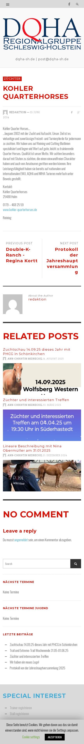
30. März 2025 (52, 405)
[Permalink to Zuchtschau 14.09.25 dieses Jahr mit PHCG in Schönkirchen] (42, 379)
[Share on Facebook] (71, 112)
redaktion (17, 112)
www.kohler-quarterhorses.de (20, 209)
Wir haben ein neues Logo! (24, 662)
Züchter (12, 79)
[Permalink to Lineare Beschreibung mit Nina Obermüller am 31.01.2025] (42, 475)
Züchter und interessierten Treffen (36, 400)
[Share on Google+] (78, 112)
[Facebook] (69, 4)
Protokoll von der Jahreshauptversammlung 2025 (37, 667)
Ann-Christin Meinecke (25, 358)
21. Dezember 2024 (55, 455)
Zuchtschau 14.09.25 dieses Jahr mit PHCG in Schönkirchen (43, 644)
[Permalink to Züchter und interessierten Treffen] (42, 425)
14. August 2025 (53, 358)
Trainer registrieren (21, 707)
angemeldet (21, 539)
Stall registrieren (19, 713)
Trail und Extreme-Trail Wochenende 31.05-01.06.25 (39, 650)
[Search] (8, 4)
